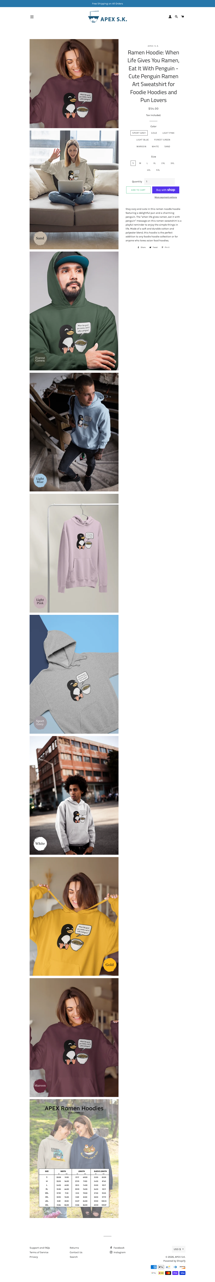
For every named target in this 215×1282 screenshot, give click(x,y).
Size (153, 156)
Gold (154, 132)
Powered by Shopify (174, 1260)
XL (154, 163)
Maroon (141, 146)
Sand (167, 146)
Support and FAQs (40, 1247)
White (155, 146)
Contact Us (76, 1252)
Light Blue (142, 139)
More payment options (166, 197)
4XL (149, 169)
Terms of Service (39, 1252)
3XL (172, 163)
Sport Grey (139, 132)
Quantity (137, 181)
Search (74, 1256)
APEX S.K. (180, 1256)
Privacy (34, 1256)
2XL (163, 163)
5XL (158, 169)
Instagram (119, 1252)
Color (153, 126)
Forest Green (162, 139)
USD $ (177, 1249)
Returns (74, 1247)
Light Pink (169, 132)
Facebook (118, 1247)
